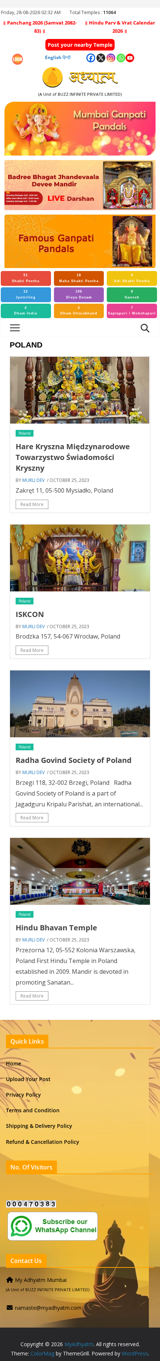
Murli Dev (33, 480)
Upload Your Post (28, 1079)
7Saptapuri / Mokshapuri (132, 311)
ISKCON (30, 614)
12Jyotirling (26, 294)
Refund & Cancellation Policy (42, 1141)
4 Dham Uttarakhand (78, 311)
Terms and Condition (33, 1110)
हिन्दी (67, 57)
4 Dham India (25, 311)
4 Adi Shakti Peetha (132, 278)
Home (13, 1063)
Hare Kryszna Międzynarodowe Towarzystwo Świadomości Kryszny (73, 457)
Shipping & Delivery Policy (39, 1125)
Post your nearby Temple (80, 44)
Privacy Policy (23, 1094)
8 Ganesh (132, 294)
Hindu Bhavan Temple (56, 928)
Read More (32, 504)
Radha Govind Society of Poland (74, 760)
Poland (25, 433)
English (53, 57)
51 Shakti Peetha (25, 278)
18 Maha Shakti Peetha (79, 278)
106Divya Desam (79, 294)
